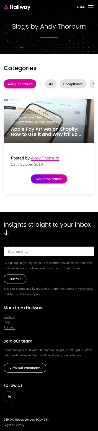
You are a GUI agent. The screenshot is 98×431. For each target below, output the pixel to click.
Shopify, (62, 117)
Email (9, 242)
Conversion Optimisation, (36, 117)
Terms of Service (21, 294)
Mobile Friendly (46, 122)
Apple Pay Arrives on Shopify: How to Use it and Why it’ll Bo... (46, 132)
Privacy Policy (84, 289)
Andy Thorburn (20, 84)
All (51, 84)
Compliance (73, 84)
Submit (15, 279)
